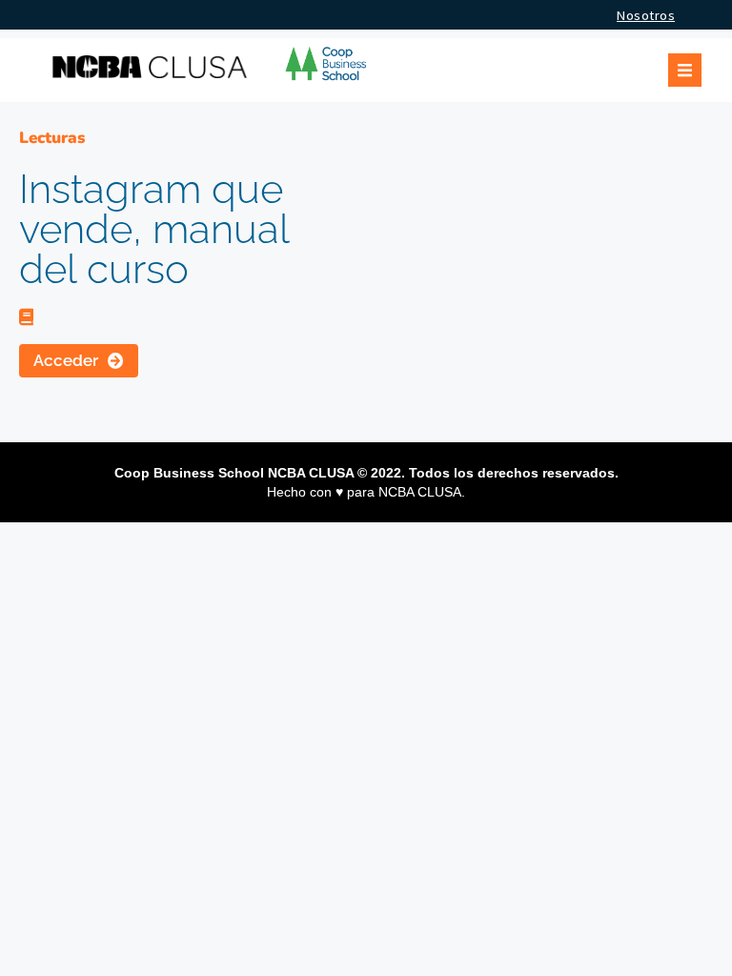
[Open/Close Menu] (685, 70)
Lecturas (52, 138)
